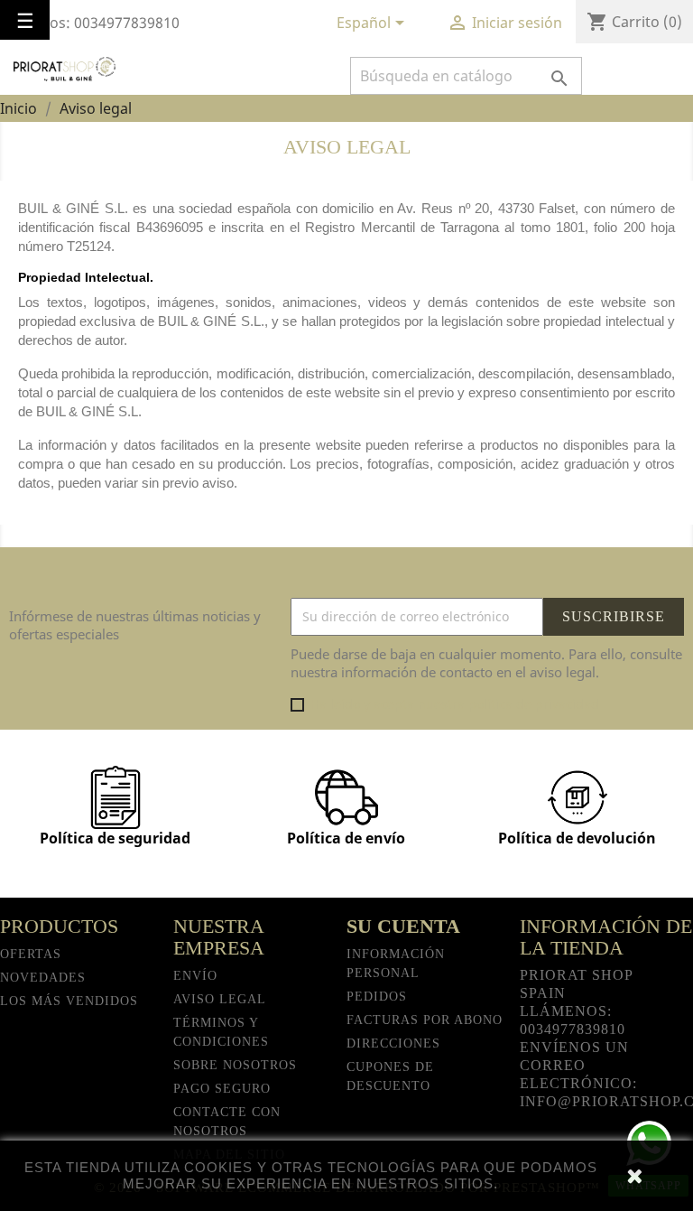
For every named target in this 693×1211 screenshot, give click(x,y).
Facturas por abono (424, 1020)
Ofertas (30, 954)
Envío (195, 976)
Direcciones (393, 1043)
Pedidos (376, 996)
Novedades (43, 977)
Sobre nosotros (235, 1065)
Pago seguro (222, 1088)
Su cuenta (403, 926)
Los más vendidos (69, 1001)
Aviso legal (219, 999)
